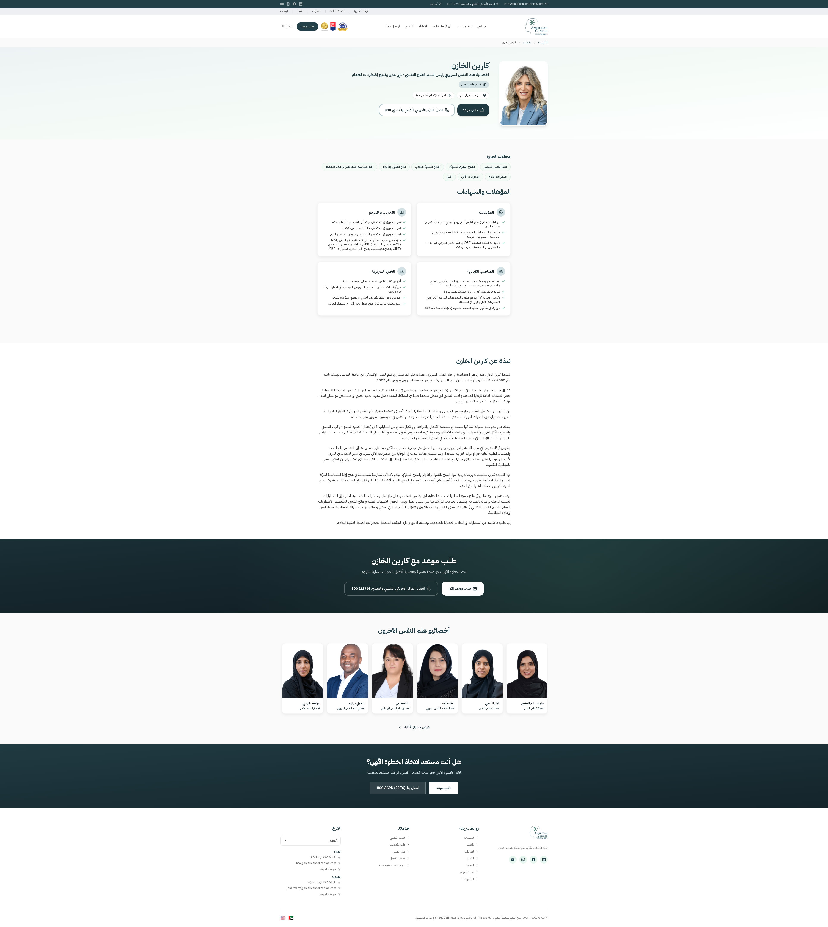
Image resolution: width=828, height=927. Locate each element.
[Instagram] (288, 4)
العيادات (469, 851)
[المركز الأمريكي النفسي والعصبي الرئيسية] (538, 834)
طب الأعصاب (397, 845)
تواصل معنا (393, 26)
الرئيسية (543, 42)
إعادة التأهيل (397, 858)
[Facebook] (294, 4)
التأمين (409, 26)
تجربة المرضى (466, 872)
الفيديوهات (467, 879)
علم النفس (398, 851)
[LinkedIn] (300, 4)
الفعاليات (316, 11)
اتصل (414, 110)
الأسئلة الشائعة (337, 11)
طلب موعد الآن (459, 588)
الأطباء (423, 26)
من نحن (481, 26)
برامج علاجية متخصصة (392, 865)
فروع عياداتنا (443, 26)
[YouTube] (282, 4)
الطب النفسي (397, 838)
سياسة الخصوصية (423, 918)
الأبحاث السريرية (361, 11)
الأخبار (300, 11)
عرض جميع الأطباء (416, 727)
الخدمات (466, 26)
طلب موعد (307, 26)
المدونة (470, 865)
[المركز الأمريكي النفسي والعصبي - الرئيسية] (536, 26)
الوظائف (284, 11)
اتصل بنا (398, 788)
